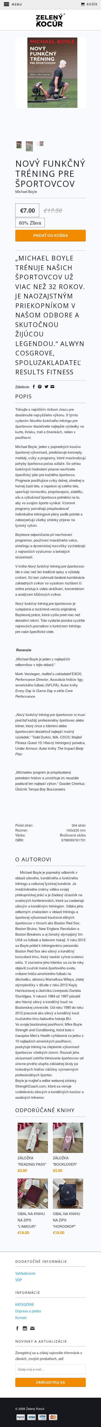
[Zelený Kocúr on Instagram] (25, 1328)
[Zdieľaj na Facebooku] (33, 386)
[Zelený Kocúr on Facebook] (17, 1328)
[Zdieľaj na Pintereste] (39, 386)
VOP (18, 1279)
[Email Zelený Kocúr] (32, 1328)
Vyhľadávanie (25, 1273)
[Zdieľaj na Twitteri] (45, 386)
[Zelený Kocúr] (50, 20)
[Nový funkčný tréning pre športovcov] (50, 73)
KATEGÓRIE (24, 1304)
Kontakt (21, 1317)
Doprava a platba (28, 1311)
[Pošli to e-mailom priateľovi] (51, 386)
